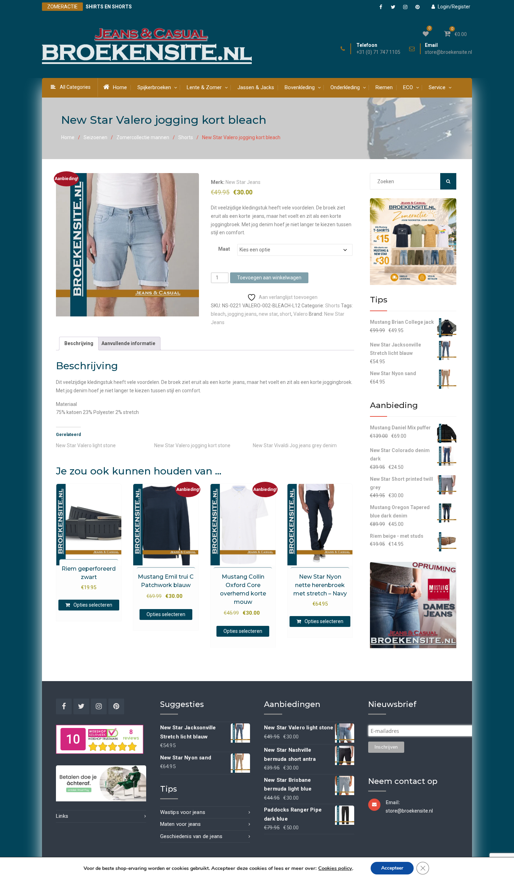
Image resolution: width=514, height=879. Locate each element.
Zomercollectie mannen (142, 137)
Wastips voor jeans (183, 812)
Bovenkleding (300, 87)
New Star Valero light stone (86, 445)
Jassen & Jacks (255, 87)
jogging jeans (242, 314)
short (285, 314)
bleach (218, 314)
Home (120, 87)
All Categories (75, 87)
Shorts (185, 137)
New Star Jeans (243, 182)
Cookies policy (335, 868)
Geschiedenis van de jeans (191, 836)
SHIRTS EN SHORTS (109, 6)
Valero (300, 314)
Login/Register (454, 6)
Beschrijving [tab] (78, 343)
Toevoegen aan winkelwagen (269, 277)
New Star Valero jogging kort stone (192, 445)
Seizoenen (95, 137)
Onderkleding (345, 87)
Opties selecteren (92, 605)
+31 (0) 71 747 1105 (378, 52)
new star (268, 314)
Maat (224, 249)
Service (437, 87)
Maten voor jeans (180, 824)
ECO (408, 87)
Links (62, 816)
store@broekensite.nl (448, 52)
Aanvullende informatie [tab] (128, 343)
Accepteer (392, 868)
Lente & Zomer (204, 87)
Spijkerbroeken (154, 87)
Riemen (384, 87)
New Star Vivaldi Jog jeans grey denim (295, 445)
